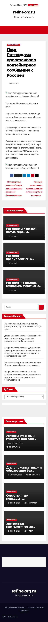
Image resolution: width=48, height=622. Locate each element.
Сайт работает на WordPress (15, 607)
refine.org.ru (24, 12)
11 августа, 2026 (16, 443)
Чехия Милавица (13, 44)
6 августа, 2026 (15, 475)
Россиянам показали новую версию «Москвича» (22, 232)
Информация (11, 463)
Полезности (11, 431)
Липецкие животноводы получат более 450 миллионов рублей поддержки (34, 188)
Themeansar (24, 610)
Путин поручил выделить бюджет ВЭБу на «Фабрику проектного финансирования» (14, 188)
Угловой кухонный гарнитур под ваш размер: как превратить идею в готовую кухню (22, 326)
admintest (28, 531)
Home (4, 616)
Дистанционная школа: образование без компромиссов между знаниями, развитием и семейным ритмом (23, 338)
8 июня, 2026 (14, 503)
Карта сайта (12, 616)
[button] (44, 30)
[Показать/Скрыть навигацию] (25, 30)
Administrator (33, 475)
